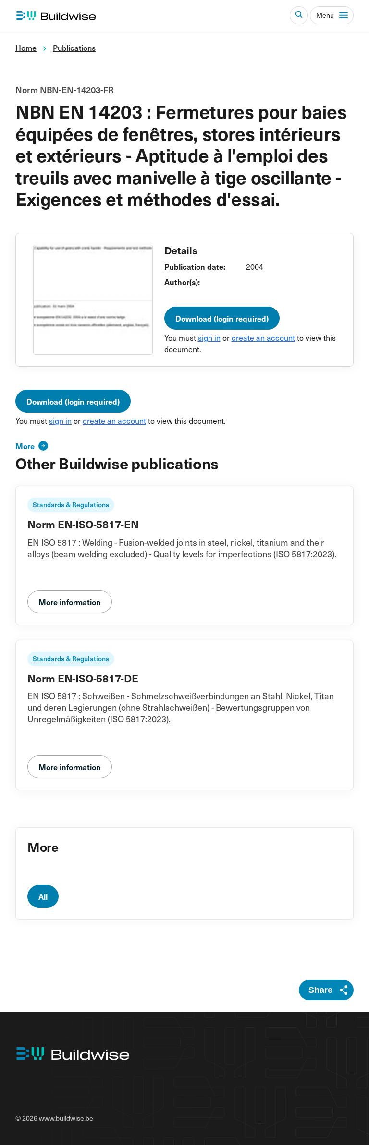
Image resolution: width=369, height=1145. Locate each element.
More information (69, 601)
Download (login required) (222, 318)
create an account (263, 337)
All (43, 896)
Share (320, 990)
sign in (209, 337)
